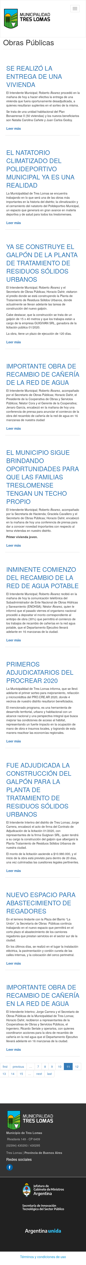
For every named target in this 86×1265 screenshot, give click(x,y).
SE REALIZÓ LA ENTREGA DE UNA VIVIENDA (34, 76)
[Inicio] (28, 18)
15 (21, 1074)
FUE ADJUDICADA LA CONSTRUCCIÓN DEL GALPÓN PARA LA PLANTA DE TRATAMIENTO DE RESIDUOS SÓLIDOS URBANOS (38, 789)
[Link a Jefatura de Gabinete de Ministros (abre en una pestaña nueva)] (43, 1189)
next (39, 1074)
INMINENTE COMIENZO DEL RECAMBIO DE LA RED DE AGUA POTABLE (42, 577)
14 (12, 1074)
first (5, 1066)
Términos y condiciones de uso (43, 1256)
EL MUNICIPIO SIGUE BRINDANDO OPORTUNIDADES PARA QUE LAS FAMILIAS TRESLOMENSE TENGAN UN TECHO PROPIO (42, 477)
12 (76, 1066)
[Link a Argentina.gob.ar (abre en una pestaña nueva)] (43, 1231)
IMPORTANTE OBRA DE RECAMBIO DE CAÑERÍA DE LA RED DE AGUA (42, 374)
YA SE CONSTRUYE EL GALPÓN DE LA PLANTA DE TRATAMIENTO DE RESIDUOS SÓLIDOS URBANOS (42, 263)
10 (59, 1066)
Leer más (13, 128)
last (49, 1074)
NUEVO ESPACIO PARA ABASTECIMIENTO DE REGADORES (41, 902)
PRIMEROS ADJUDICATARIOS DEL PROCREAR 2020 (39, 672)
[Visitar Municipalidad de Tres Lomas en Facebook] (9, 1167)
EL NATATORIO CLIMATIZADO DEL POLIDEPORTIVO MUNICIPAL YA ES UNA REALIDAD (40, 168)
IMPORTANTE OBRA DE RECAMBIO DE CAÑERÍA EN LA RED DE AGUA (42, 995)
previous (18, 1066)
